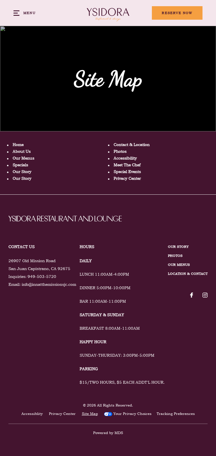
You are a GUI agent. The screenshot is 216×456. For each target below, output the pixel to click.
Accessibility (125, 158)
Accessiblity (32, 414)
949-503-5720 (42, 276)
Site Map (90, 414)
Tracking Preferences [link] (176, 414)
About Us (22, 151)
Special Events (127, 171)
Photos (120, 151)
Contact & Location (132, 144)
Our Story (22, 171)
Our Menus (23, 158)
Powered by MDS (108, 433)
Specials (20, 165)
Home (18, 144)
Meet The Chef (127, 165)
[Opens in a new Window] (191, 295)
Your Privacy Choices (132, 414)
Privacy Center (127, 178)
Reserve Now (177, 13)
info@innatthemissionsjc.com (49, 284)
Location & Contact (188, 274)
